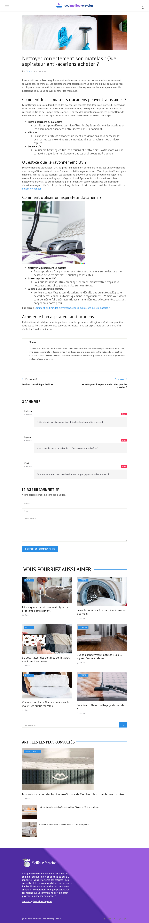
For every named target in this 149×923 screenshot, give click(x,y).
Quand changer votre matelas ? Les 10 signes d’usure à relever (99, 656)
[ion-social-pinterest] (125, 918)
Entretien (28, 580)
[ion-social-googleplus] (109, 918)
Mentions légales (42, 901)
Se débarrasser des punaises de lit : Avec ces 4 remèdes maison (46, 659)
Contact (26, 901)
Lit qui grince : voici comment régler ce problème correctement (45, 608)
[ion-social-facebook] (104, 918)
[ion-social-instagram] (119, 918)
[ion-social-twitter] (114, 918)
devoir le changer (31, 188)
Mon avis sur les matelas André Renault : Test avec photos (64, 824)
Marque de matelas (32, 751)
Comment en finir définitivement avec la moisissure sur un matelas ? (72, 308)
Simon (29, 71)
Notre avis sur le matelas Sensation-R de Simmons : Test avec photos (69, 807)
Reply (124, 414)
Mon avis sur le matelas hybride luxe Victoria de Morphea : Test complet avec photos (73, 794)
